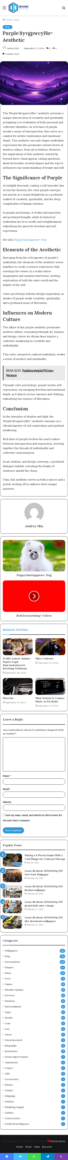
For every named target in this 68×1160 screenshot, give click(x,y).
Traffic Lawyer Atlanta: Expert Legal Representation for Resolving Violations (17, 663)
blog (16, 19)
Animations (11, 1062)
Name (7, 775)
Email (6, 789)
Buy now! (47, 1146)
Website (7, 802)
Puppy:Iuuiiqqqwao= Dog (30, 239)
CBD (7, 1073)
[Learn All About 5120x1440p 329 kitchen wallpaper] (12, 891)
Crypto (9, 1068)
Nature (9, 1084)
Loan (7, 1023)
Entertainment (13, 1006)
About (28, 1146)
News (8, 973)
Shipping (10, 1096)
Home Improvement (16, 1056)
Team (37, 1146)
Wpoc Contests (44, 658)
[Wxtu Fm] (18, 686)
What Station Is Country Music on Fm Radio (50, 700)
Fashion (9, 1101)
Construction (12, 1118)
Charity (9, 1090)
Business (10, 1001)
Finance (9, 967)
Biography (11, 1045)
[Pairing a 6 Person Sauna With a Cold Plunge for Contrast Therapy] (12, 860)
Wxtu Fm (8, 698)
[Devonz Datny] (19, 7)
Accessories (12, 1079)
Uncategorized (13, 1040)
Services (10, 995)
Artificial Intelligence (17, 1123)
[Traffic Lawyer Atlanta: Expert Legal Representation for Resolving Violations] (18, 646)
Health (8, 1017)
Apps (8, 1012)
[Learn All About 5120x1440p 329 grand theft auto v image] (12, 906)
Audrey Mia (13, 48)
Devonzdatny (12, 961)
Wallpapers (11, 950)
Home (8, 19)
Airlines (9, 1112)
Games (8, 984)
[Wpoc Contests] (50, 646)
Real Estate (11, 1051)
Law (7, 1028)
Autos (8, 1034)
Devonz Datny (57, 1141)
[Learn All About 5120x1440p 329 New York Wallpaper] (12, 875)
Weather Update (14, 989)
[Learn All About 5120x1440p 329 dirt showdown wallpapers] (12, 922)
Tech (7, 978)
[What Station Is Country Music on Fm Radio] (50, 686)
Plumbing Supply (14, 1107)
